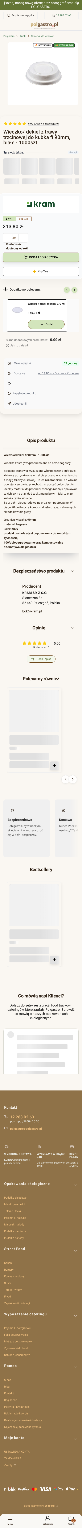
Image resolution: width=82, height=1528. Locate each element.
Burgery (8, 1269)
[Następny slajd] (74, 290)
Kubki (23, 36)
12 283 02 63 (63, 15)
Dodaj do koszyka (43, 257)
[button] (41, 571)
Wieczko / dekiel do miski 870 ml (46, 303)
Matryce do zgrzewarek (18, 1341)
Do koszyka (54, 765)
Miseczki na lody (14, 1224)
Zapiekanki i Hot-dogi (17, 1303)
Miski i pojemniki (14, 1204)
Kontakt (9, 1393)
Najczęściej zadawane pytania (22, 1426)
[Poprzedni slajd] (67, 290)
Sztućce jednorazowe (17, 1354)
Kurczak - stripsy (14, 1276)
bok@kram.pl (32, 611)
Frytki (7, 1296)
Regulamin (10, 1400)
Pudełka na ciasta (15, 1231)
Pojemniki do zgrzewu (17, 1328)
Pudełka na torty (14, 1238)
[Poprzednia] (4, 4)
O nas (7, 1379)
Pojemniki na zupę (15, 1217)
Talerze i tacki (12, 1211)
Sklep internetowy (39, 1505)
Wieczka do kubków (42, 36)
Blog (6, 1386)
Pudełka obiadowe (15, 1197)
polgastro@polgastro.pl (26, 1128)
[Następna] (77, 4)
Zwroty (8, 1465)
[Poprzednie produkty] (65, 779)
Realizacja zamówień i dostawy (23, 1420)
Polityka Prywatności (16, 1406)
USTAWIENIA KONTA (17, 1451)
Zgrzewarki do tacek (16, 1348)
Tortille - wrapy (13, 1289)
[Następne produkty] (73, 779)
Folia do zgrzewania (16, 1334)
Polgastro (9, 36)
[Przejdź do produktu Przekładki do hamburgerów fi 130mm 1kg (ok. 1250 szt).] (34, 908)
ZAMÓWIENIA (12, 1458)
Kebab (8, 1263)
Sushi (7, 1283)
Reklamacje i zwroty (16, 1413)
